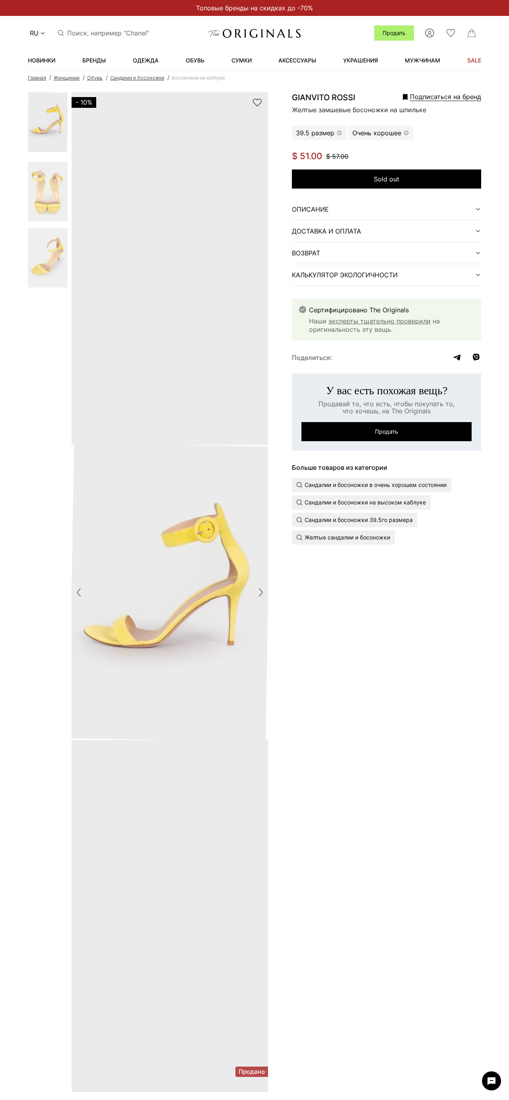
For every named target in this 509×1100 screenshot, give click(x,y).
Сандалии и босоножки (137, 78)
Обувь (95, 78)
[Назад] (79, 592)
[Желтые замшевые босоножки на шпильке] (48, 125)
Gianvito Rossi (323, 97)
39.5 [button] (315, 133)
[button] (431, 96)
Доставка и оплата (326, 231)
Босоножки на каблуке (198, 78)
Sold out (386, 179)
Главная (37, 78)
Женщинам (67, 78)
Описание (310, 209)
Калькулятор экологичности (345, 275)
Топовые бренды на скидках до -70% (254, 8)
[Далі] (261, 592)
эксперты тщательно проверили (379, 321)
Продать (394, 32)
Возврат (306, 253)
